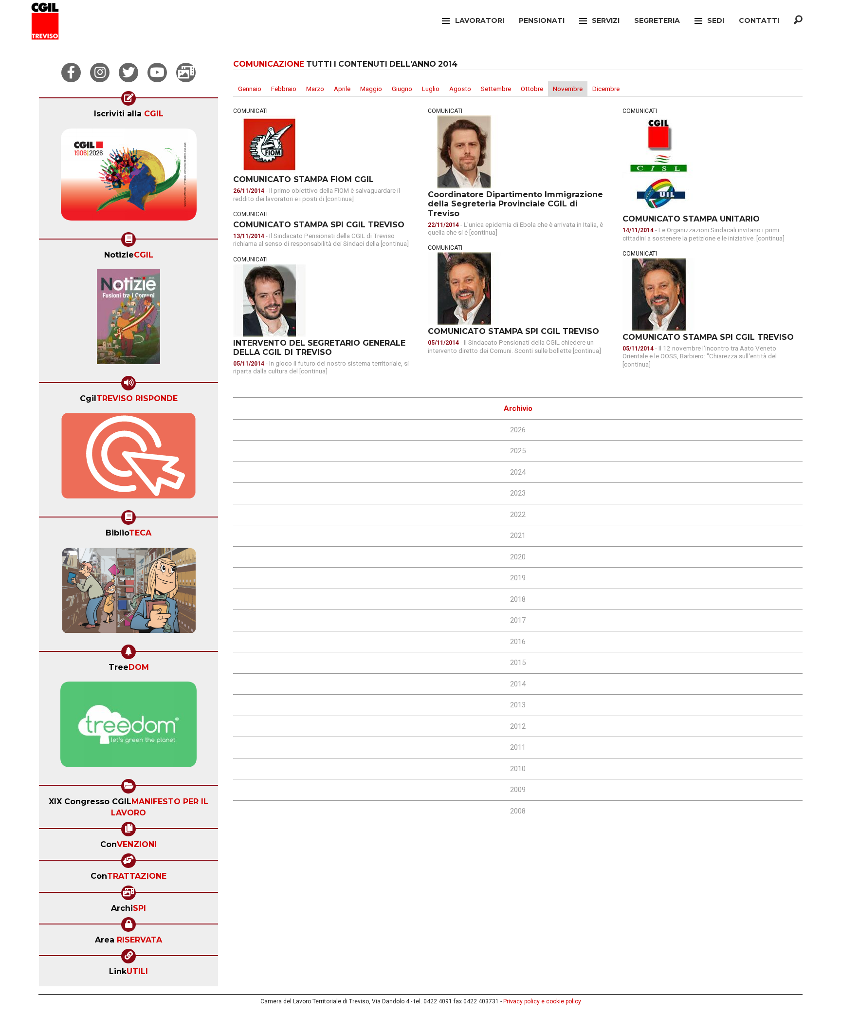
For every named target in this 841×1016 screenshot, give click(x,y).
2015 (518, 662)
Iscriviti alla (129, 113)
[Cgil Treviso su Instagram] (100, 72)
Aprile (342, 88)
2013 (518, 705)
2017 (518, 620)
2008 (518, 811)
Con (128, 844)
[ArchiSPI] (186, 72)
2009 (518, 789)
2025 (518, 450)
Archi (128, 908)
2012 (518, 726)
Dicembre (606, 88)
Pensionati (542, 20)
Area (128, 939)
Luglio (430, 88)
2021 (518, 535)
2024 (518, 472)
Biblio (128, 532)
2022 (518, 514)
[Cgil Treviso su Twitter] (128, 72)
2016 (518, 641)
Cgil (129, 398)
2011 (518, 747)
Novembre (568, 88)
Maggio (371, 88)
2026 (518, 429)
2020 (518, 557)
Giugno (402, 88)
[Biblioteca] (129, 593)
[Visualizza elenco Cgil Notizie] (128, 319)
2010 (518, 768)
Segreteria (657, 20)
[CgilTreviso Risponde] (128, 459)
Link (128, 971)
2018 (518, 599)
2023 (518, 493)
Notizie (128, 254)
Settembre (496, 88)
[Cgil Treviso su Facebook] (71, 72)
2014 (518, 684)
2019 (518, 577)
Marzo (315, 88)
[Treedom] (128, 727)
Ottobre (532, 88)
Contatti (759, 20)
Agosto (460, 88)
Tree (129, 667)
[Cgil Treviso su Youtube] (157, 72)
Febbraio (283, 88)
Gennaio (249, 88)
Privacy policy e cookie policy (542, 1001)
